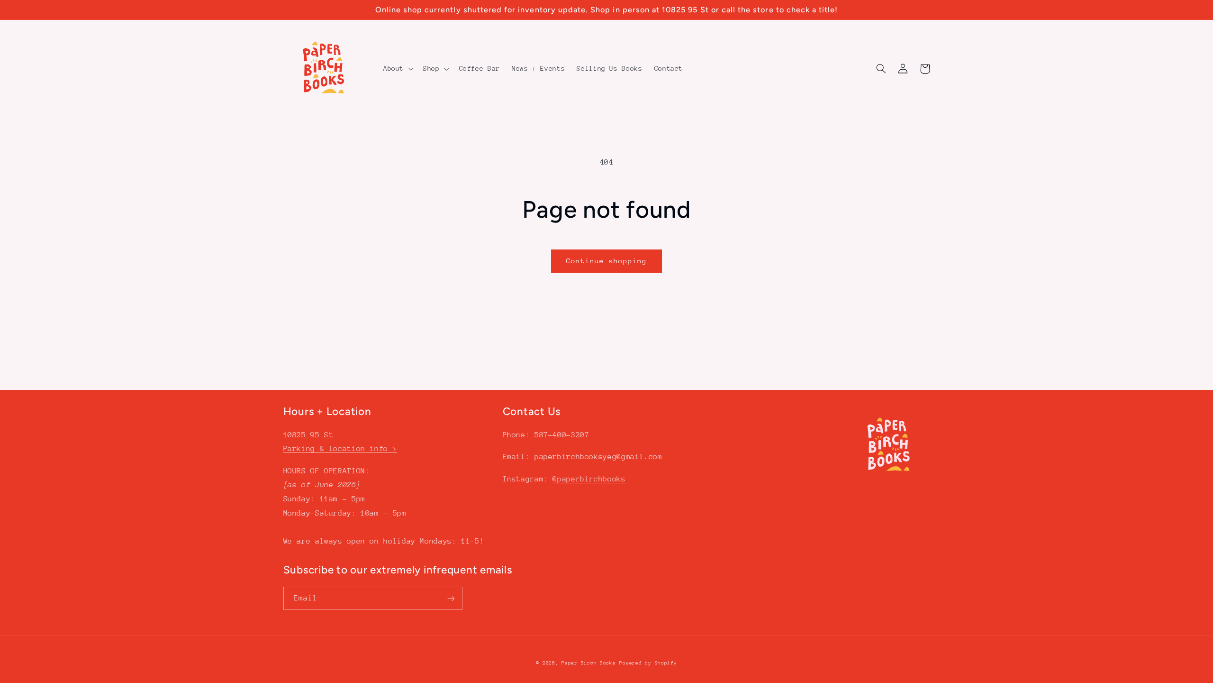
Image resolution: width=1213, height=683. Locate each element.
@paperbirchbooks (588, 479)
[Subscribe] (451, 598)
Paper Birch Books (588, 663)
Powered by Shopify (648, 663)
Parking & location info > (340, 448)
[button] (397, 68)
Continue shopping (606, 261)
